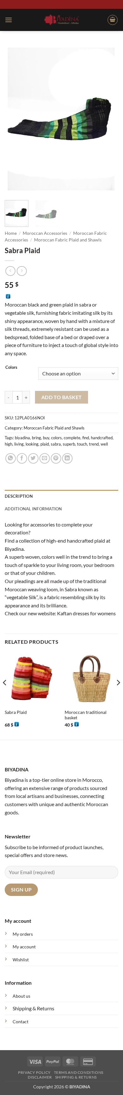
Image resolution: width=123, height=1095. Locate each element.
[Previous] (14, 119)
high (8, 444)
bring (36, 437)
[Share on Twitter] (33, 458)
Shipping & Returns (33, 1008)
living (19, 444)
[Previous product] (21, 271)
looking (32, 444)
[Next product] (10, 271)
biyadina (22, 437)
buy (46, 437)
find (85, 437)
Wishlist (21, 959)
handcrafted (102, 437)
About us (21, 996)
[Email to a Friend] (44, 458)
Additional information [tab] (33, 508)
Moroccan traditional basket (86, 715)
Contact (20, 1021)
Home (11, 233)
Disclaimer (40, 1077)
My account (24, 946)
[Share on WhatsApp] (10, 458)
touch (82, 444)
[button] (8, 19)
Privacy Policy (34, 1072)
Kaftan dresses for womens (86, 613)
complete (72, 437)
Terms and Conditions (78, 1072)
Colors (11, 367)
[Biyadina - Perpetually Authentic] (61, 19)
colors (56, 437)
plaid (44, 444)
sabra (56, 444)
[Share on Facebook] (22, 458)
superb (69, 444)
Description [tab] (19, 496)
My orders (23, 934)
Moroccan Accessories (45, 233)
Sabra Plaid (16, 712)
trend (94, 444)
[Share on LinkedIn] (67, 458)
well (104, 444)
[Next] (108, 119)
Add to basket (61, 397)
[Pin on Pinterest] (56, 458)
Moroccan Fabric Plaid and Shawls (68, 239)
